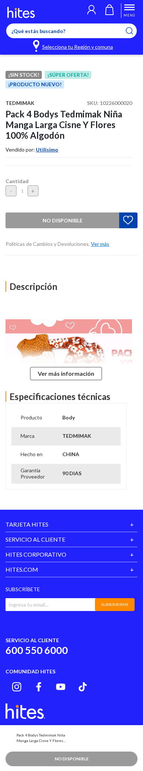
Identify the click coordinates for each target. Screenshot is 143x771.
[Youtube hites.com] (60, 686)
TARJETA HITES (27, 524)
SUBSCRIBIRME (114, 604)
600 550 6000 (37, 650)
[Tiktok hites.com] (82, 686)
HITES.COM (22, 569)
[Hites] (21, 12)
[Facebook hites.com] (38, 686)
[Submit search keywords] (134, 30)
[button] (91, 10)
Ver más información (66, 373)
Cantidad (17, 181)
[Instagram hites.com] (16, 686)
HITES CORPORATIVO (36, 554)
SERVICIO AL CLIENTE (35, 539)
